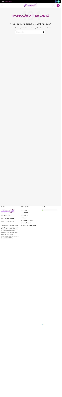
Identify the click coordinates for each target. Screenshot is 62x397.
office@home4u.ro (10, 218)
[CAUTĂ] (44, 32)
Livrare (24, 217)
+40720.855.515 (10, 222)
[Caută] (53, 5)
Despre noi (25, 215)
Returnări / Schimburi (28, 220)
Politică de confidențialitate (29, 225)
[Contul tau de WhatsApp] (58, 1)
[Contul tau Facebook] (56, 1)
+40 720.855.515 (8, 1)
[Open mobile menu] (1, 5)
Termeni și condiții (27, 223)
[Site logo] (30, 5)
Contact (25, 210)
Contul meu (25, 212)
